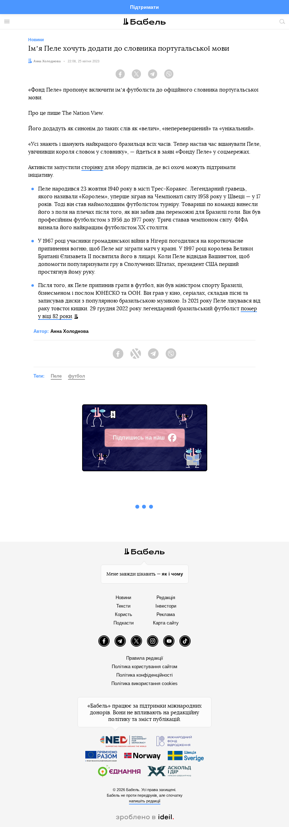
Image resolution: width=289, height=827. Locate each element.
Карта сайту (166, 623)
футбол (76, 376)
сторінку (92, 167)
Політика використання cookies (144, 683)
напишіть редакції (144, 801)
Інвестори (165, 606)
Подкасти (123, 623)
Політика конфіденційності (144, 675)
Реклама (165, 614)
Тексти (123, 606)
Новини (123, 597)
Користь (123, 614)
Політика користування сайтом (144, 666)
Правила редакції (144, 658)
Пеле (56, 376)
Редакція (165, 597)
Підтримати (144, 7)
